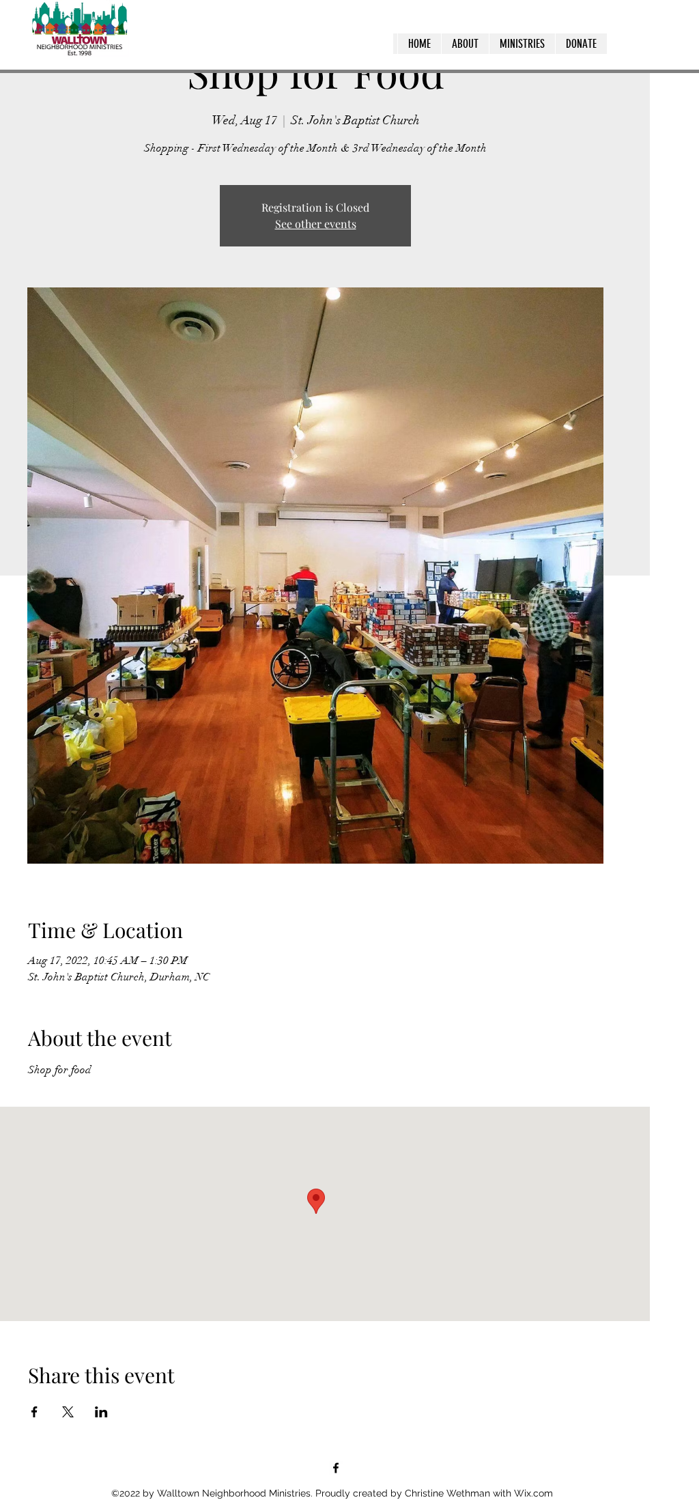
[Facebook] (336, 1468)
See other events (315, 223)
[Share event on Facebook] (34, 1411)
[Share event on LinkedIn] (101, 1411)
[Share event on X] (67, 1411)
